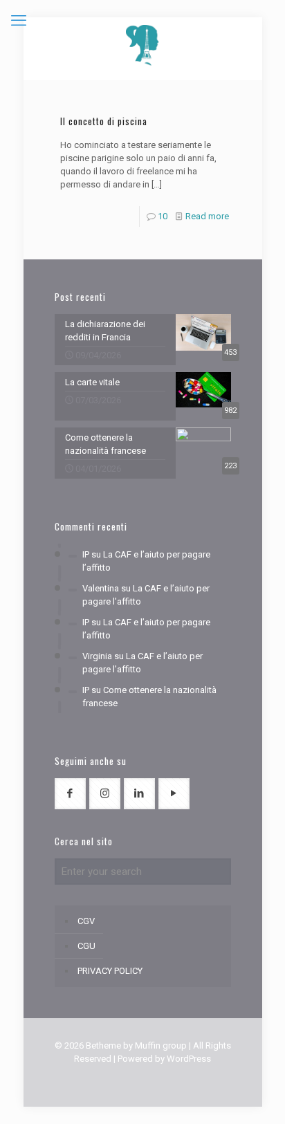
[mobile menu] (18, 21)
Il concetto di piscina (103, 121)
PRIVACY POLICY (109, 971)
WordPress (189, 1058)
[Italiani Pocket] (143, 45)
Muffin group (161, 1045)
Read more (207, 216)
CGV (86, 921)
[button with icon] (70, 793)
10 (162, 216)
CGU (86, 946)
